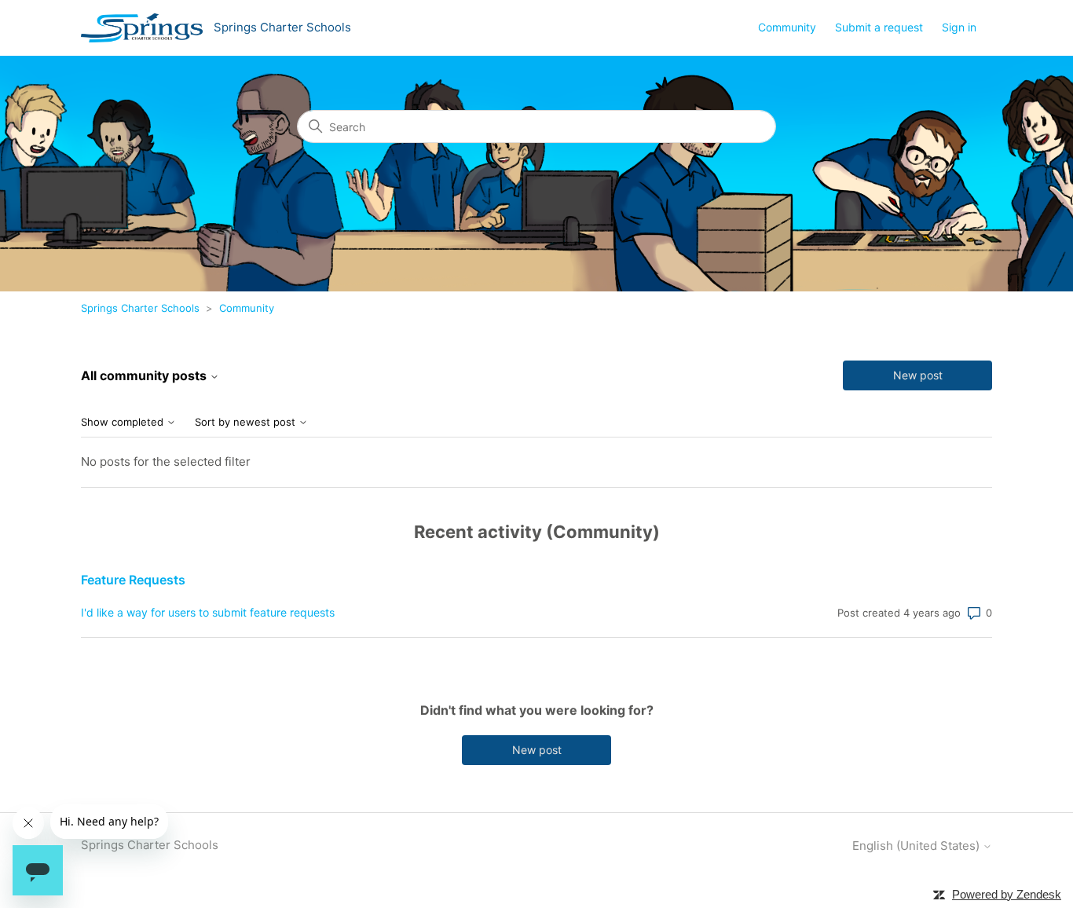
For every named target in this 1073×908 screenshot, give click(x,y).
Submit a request (879, 27)
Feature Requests (133, 580)
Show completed (124, 422)
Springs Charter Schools (140, 308)
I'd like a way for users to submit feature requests (208, 612)
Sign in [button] (959, 27)
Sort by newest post (246, 422)
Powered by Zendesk (1006, 894)
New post (918, 375)
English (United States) (917, 845)
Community (787, 27)
